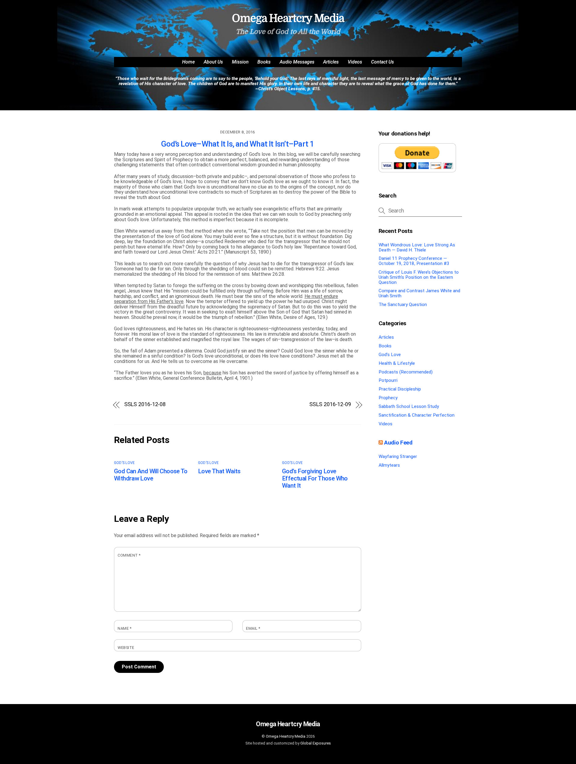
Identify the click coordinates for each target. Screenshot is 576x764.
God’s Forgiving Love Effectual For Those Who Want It (315, 478)
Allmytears (389, 465)
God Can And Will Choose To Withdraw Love (151, 475)
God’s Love (124, 463)
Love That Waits (219, 471)
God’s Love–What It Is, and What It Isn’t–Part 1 (237, 143)
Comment (129, 555)
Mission (240, 62)
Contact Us (382, 62)
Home (188, 62)
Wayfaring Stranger (398, 456)
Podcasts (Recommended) (406, 372)
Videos (355, 62)
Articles (331, 62)
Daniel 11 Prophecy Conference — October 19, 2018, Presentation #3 (414, 261)
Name (124, 628)
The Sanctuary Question (403, 304)
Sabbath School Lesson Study (409, 406)
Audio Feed (398, 442)
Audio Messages (297, 62)
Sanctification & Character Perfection (416, 415)
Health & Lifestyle (397, 363)
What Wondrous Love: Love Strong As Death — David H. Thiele (417, 247)
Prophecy (388, 397)
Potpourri (388, 380)
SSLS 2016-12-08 (145, 404)
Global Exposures (315, 743)
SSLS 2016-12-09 (330, 404)
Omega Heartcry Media (285, 736)
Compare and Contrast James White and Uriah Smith (419, 293)
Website (126, 648)
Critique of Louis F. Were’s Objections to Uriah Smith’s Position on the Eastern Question (419, 277)
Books (264, 62)
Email (253, 628)
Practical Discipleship (400, 389)
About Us (213, 62)
